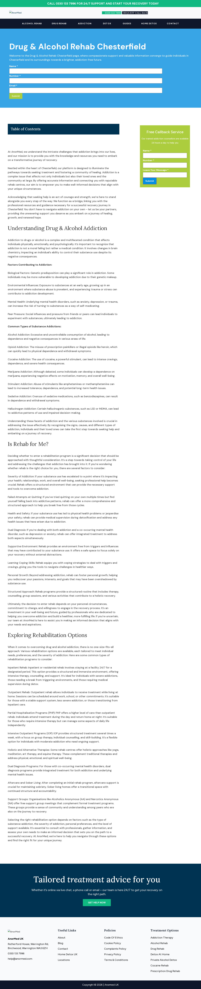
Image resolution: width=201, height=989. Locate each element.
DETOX (107, 23)
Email (13, 85)
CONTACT (173, 23)
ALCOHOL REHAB (32, 23)
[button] (59, 24)
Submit (16, 96)
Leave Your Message (155, 170)
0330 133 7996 (113, 12)
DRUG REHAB (59, 23)
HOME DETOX (149, 23)
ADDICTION (85, 23)
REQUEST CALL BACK (135, 12)
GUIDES (127, 23)
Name (13, 66)
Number (15, 75)
